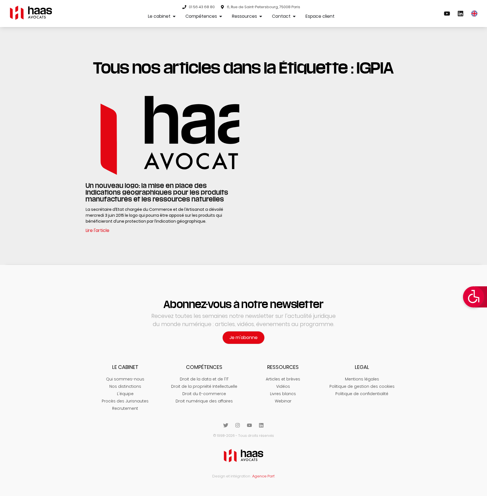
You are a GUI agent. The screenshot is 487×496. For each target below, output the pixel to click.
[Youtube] (249, 425)
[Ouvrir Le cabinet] (174, 16)
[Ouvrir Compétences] (220, 16)
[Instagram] (237, 425)
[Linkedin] (261, 425)
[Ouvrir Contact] (294, 16)
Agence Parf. (263, 476)
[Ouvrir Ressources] (260, 16)
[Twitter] (225, 425)
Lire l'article (97, 230)
